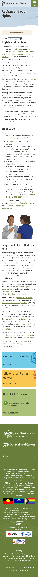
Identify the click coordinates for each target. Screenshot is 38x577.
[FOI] (25, 535)
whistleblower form (21, 324)
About (5, 456)
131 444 (27, 152)
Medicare (23, 341)
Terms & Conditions (11, 567)
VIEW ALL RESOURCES (11, 413)
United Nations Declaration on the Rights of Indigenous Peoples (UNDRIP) (18, 54)
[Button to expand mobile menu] (5, 32)
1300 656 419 (7, 292)
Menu (5, 462)
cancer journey (30, 79)
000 (11, 141)
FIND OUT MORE (8, 364)
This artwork (10, 483)
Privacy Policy (29, 567)
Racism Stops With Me (23, 203)
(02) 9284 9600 (20, 197)
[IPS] (19, 542)
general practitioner (24, 298)
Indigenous (18, 49)
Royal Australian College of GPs (14, 303)
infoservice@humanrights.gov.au (15, 294)
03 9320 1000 (28, 338)
